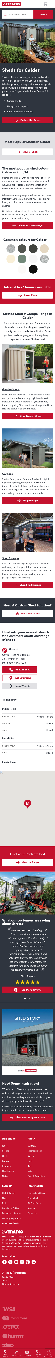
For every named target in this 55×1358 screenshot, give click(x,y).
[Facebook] (4, 1262)
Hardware (6, 1166)
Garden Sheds (11, 389)
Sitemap (31, 1208)
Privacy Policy (34, 1198)
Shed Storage (10, 558)
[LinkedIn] (34, 1262)
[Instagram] (22, 1262)
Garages (7, 474)
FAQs (30, 1171)
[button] (27, 804)
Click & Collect (8, 1193)
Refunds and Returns (11, 1213)
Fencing (5, 1161)
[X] (10, 1262)
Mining (5, 1176)
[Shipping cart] (45, 4)
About (31, 1138)
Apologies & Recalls (10, 1223)
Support (7, 1185)
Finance (5, 1198)
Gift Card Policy (34, 1203)
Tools (4, 1280)
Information (35, 1185)
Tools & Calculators (36, 1176)
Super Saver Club (35, 1150)
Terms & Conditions (36, 1193)
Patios (4, 1146)
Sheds (4, 1156)
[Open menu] (51, 4)
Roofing (5, 1150)
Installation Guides (10, 1208)
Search (43, 14)
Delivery (5, 1203)
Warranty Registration (11, 1218)
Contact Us (32, 1213)
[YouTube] (16, 1262)
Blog (30, 1166)
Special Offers (8, 1277)
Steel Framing (8, 1171)
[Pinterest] (28, 1262)
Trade (30, 1161)
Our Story (32, 1146)
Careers (31, 1156)
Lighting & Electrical (10, 1284)
